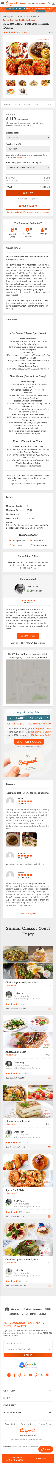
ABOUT (7, 104)
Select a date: (12, 132)
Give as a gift (29, 206)
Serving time (12, 144)
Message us (21, 157)
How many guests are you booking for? (24, 162)
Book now (28, 193)
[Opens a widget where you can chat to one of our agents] (45, 1449)
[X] (41, 1375)
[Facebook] (14, 1375)
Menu (17, 104)
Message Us (24, 3)
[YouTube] (31, 1375)
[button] (2, 3)
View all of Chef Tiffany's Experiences (28, 643)
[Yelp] (25, 1375)
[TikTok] (20, 1375)
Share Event (42, 39)
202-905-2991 (39, 3)
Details (27, 104)
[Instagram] (9, 1375)
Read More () (28, 913)
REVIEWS (48, 104)
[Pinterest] (36, 1375)
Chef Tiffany (32, 586)
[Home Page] (11, 3)
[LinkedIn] (47, 1375)
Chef (37, 104)
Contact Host (28, 635)
